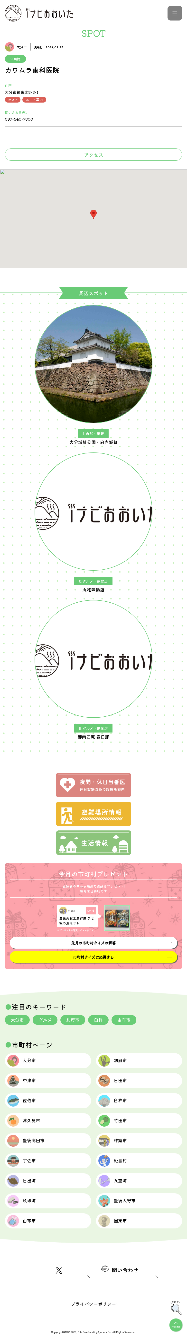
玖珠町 (29, 1200)
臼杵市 (120, 1100)
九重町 (120, 1180)
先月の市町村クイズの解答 (93, 943)
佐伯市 (29, 1100)
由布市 (124, 1019)
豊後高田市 (34, 1140)
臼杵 (98, 1019)
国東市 (120, 1220)
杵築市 (120, 1140)
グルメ (45, 1019)
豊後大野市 (125, 1200)
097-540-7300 (19, 119)
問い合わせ (125, 1270)
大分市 (17, 1019)
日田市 (120, 1080)
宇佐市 (29, 1160)
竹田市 (120, 1120)
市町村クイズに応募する (93, 957)
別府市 (72, 1019)
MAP (12, 99)
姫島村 (120, 1160)
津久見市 (31, 1120)
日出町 (29, 1180)
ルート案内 (34, 99)
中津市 (29, 1080)
